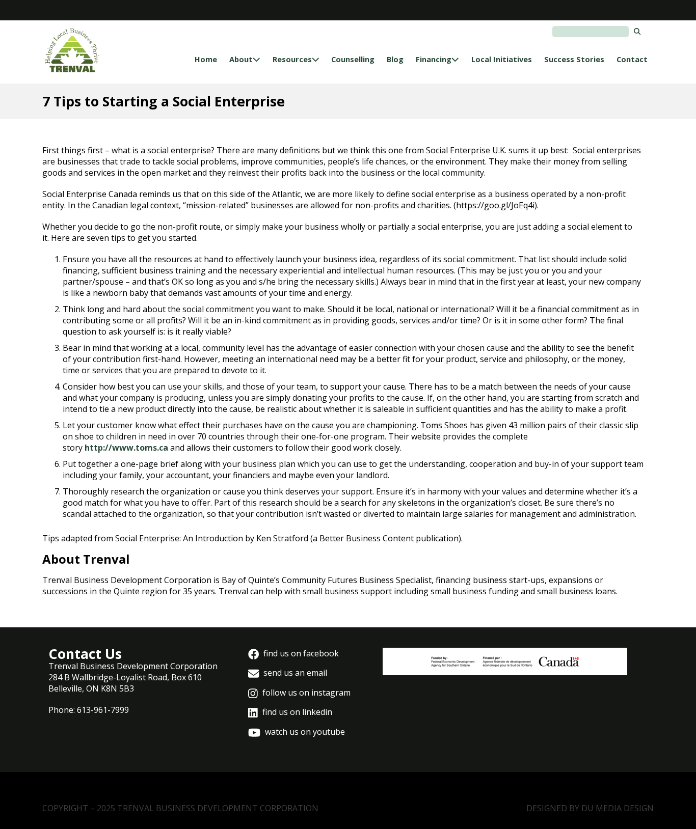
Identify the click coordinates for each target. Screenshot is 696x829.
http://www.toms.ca (126, 447)
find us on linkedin (296, 711)
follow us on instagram (305, 692)
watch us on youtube (304, 731)
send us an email (294, 672)
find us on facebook (300, 653)
